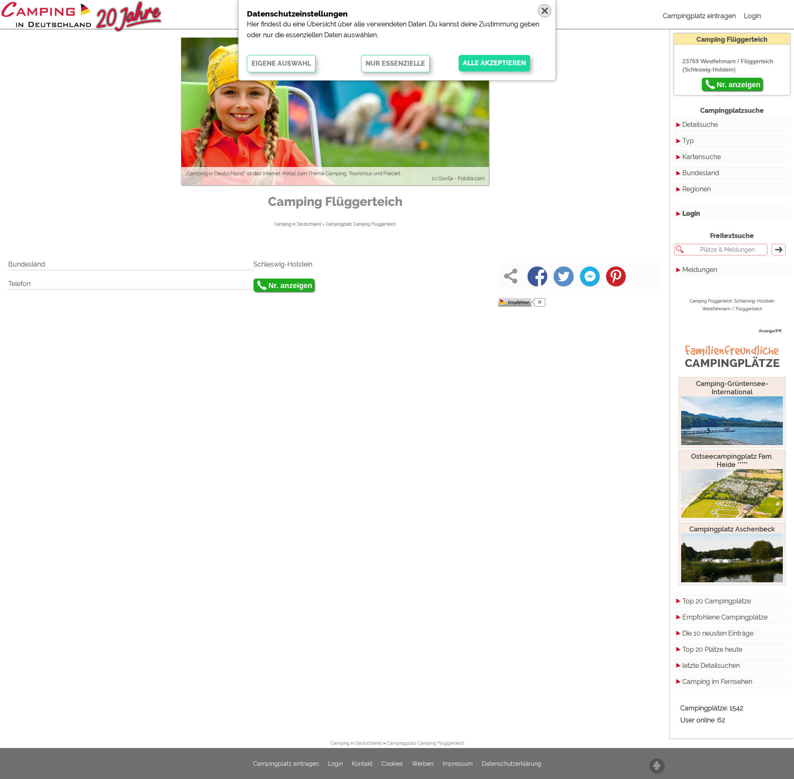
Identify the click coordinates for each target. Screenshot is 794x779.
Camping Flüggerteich (711, 301)
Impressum (457, 763)
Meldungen (699, 270)
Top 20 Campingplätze (716, 601)
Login (752, 16)
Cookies (392, 763)
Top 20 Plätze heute (712, 649)
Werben (422, 763)
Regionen (696, 189)
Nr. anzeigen (290, 285)
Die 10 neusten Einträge (717, 633)
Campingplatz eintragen (699, 16)
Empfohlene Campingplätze (725, 617)
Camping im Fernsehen (717, 682)
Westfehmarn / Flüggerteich (732, 308)
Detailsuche (700, 125)
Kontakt (362, 763)
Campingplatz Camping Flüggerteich (361, 224)
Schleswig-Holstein (754, 301)
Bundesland (700, 173)
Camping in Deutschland (297, 224)
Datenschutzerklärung (511, 763)
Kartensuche (701, 157)
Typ (688, 141)
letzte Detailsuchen (711, 665)
